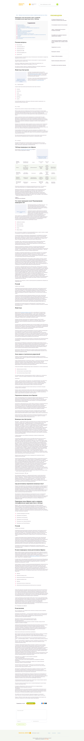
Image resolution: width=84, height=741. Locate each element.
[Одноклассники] (43, 703)
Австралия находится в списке (35, 74)
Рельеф (19, 28)
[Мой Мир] (44, 703)
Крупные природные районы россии (58, 60)
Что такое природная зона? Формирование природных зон (28, 27)
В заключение (20, 38)
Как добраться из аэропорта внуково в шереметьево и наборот (59, 35)
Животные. (20, 29)
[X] (46, 703)
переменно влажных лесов (26, 312)
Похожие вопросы (21, 24)
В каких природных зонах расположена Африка (26, 37)
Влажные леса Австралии (22, 32)
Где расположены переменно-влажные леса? (26, 33)
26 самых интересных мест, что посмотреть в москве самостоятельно (59, 20)
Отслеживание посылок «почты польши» (59, 24)
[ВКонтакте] (42, 703)
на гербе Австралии (40, 80)
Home (17, 15)
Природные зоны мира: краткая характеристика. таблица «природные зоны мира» (42, 157)
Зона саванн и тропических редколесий (25, 30)
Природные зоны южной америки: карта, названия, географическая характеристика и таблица (21, 80)
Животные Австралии (21, 25)
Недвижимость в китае (56, 47)
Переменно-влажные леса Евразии (24, 31)
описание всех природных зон (26, 149)
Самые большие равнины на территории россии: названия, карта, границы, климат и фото (60, 41)
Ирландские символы (56, 51)
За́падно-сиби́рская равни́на (57, 56)
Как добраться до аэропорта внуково (59, 65)
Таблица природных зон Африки (24, 26)
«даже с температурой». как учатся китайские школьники (58, 30)
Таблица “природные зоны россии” (21, 212)
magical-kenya (24, 4)
